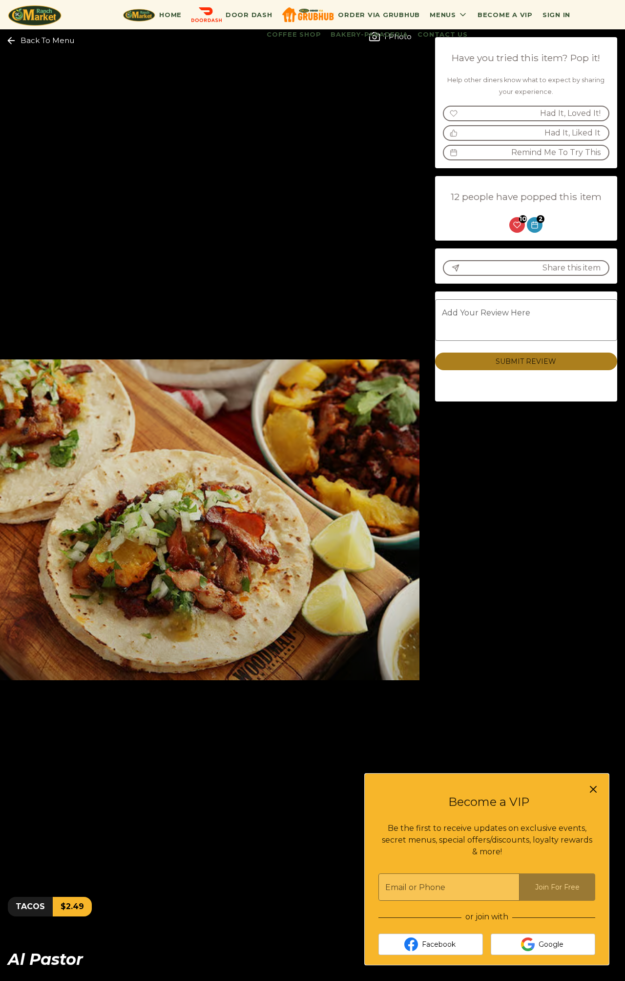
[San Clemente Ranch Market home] (52, 14)
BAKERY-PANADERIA (369, 34)
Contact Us (442, 34)
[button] (449, 14)
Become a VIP (505, 15)
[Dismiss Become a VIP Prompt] (593, 789)
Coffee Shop (294, 34)
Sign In (556, 15)
